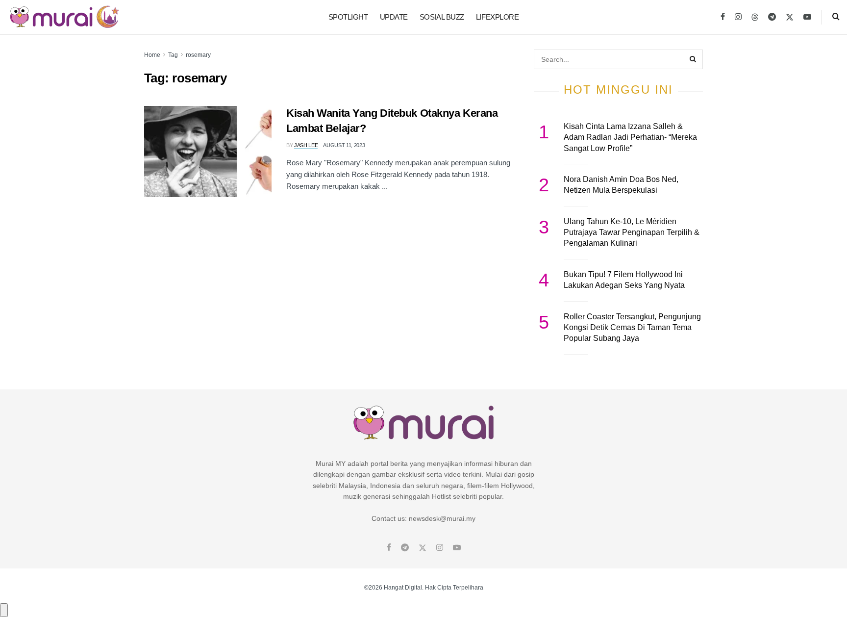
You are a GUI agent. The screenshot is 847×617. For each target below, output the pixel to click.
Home (152, 54)
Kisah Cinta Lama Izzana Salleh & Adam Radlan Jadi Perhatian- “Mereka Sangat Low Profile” (630, 137)
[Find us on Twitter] (790, 17)
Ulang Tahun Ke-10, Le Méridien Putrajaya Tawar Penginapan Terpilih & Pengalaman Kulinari (631, 232)
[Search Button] (836, 17)
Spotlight (348, 17)
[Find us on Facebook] (723, 17)
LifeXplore (497, 17)
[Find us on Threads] (754, 17)
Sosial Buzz (442, 17)
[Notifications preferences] (4, 610)
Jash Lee (306, 145)
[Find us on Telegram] (772, 17)
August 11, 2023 (344, 145)
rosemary (198, 54)
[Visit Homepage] (64, 17)
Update (394, 17)
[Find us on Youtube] (807, 17)
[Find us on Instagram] (738, 17)
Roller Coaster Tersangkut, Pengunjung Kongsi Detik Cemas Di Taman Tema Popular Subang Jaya (632, 327)
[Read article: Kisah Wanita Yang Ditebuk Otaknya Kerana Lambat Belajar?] (208, 151)
